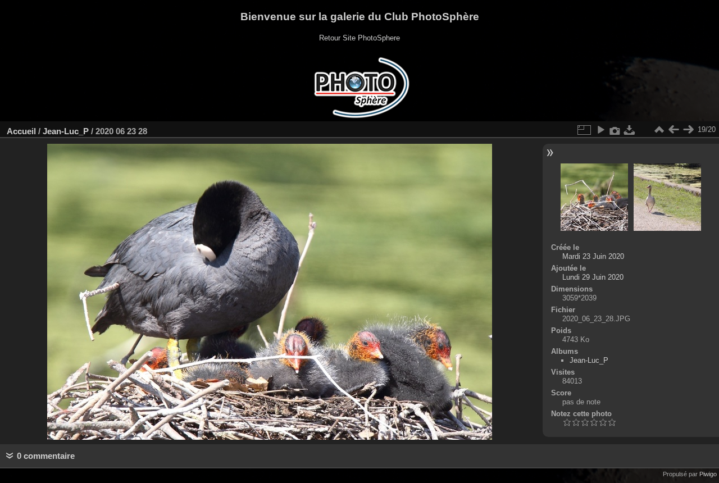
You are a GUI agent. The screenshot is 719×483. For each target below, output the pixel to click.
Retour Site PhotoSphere (359, 38)
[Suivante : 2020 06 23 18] (688, 129)
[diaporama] (600, 129)
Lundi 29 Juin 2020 (593, 277)
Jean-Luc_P (66, 131)
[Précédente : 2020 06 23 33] (673, 129)
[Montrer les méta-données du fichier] (615, 129)
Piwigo (708, 474)
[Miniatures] (659, 129)
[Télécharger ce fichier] (629, 129)
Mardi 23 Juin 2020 (593, 256)
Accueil (21, 131)
